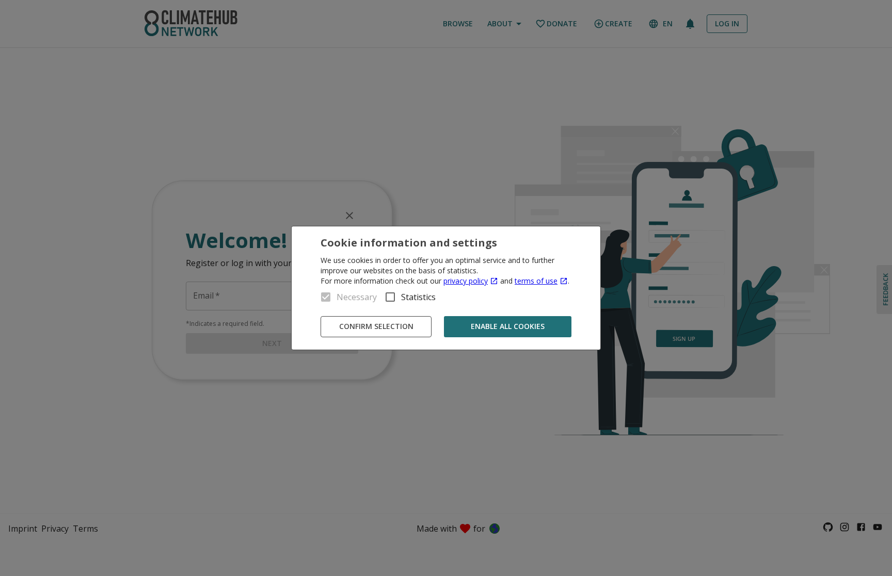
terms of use (536, 281)
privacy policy (465, 281)
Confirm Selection (376, 326)
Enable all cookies (508, 326)
